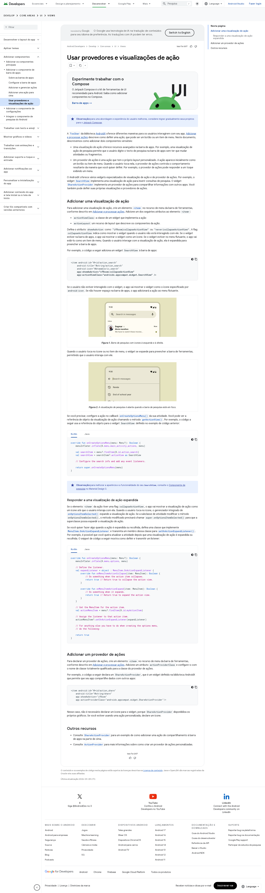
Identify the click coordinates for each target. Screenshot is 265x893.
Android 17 (160, 830)
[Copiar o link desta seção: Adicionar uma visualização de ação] (132, 201)
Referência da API (200, 843)
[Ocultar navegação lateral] (37, 887)
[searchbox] (21, 27)
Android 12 (160, 854)
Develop (9, 15)
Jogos (84, 830)
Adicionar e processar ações (108, 211)
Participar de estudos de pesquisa (244, 845)
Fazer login (255, 3)
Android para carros (128, 845)
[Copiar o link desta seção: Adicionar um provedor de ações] (128, 655)
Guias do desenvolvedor (203, 838)
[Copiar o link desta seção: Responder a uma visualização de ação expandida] (141, 500)
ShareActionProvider (80, 184)
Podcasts (49, 859)
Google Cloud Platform (133, 872)
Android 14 (160, 845)
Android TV (123, 849)
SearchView (82, 180)
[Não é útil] (195, 46)
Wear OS (122, 835)
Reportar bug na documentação (244, 835)
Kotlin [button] (74, 434)
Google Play (124, 3)
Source (48, 845)
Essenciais (38, 3)
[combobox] (176, 3)
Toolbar (74, 133)
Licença (63, 885)
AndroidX (101, 133)
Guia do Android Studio (203, 833)
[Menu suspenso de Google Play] (135, 3)
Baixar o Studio (199, 848)
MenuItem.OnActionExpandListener (88, 531)
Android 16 (160, 835)
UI (41, 15)
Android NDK (198, 853)
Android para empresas (56, 835)
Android (49, 830)
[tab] (74, 434)
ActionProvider (93, 744)
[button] (18, 39)
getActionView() (152, 419)
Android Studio (236, 3)
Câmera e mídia (89, 845)
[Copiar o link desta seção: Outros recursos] (99, 729)
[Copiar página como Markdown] (80, 65)
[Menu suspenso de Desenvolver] (110, 3)
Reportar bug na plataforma (241, 830)
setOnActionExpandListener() (176, 531)
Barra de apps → (82, 103)
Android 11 (160, 859)
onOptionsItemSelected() (83, 514)
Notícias (49, 849)
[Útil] (191, 46)
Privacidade (87, 849)
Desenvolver (99, 3)
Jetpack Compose (92, 122)
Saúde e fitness (89, 840)
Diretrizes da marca (80, 885)
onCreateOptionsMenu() (134, 415)
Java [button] (87, 434)
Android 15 (160, 840)
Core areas (27, 15)
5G (83, 854)
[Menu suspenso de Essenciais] (48, 3)
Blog (47, 854)
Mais (145, 3)
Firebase (112, 872)
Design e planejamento (68, 3)
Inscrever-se (225, 885)
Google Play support (238, 840)
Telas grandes (125, 830)
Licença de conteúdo (153, 770)
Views (51, 15)
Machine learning (90, 835)
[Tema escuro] (192, 259)
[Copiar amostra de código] (196, 259)
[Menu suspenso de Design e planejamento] (84, 3)
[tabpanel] (132, 457)
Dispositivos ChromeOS (129, 840)
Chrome (97, 872)
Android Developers (76, 46)
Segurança (50, 840)
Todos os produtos (161, 872)
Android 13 (160, 849)
